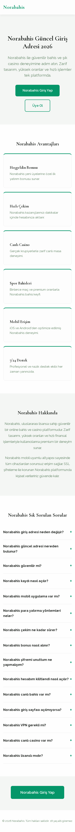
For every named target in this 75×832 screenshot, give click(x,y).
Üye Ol (37, 106)
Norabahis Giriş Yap (38, 90)
